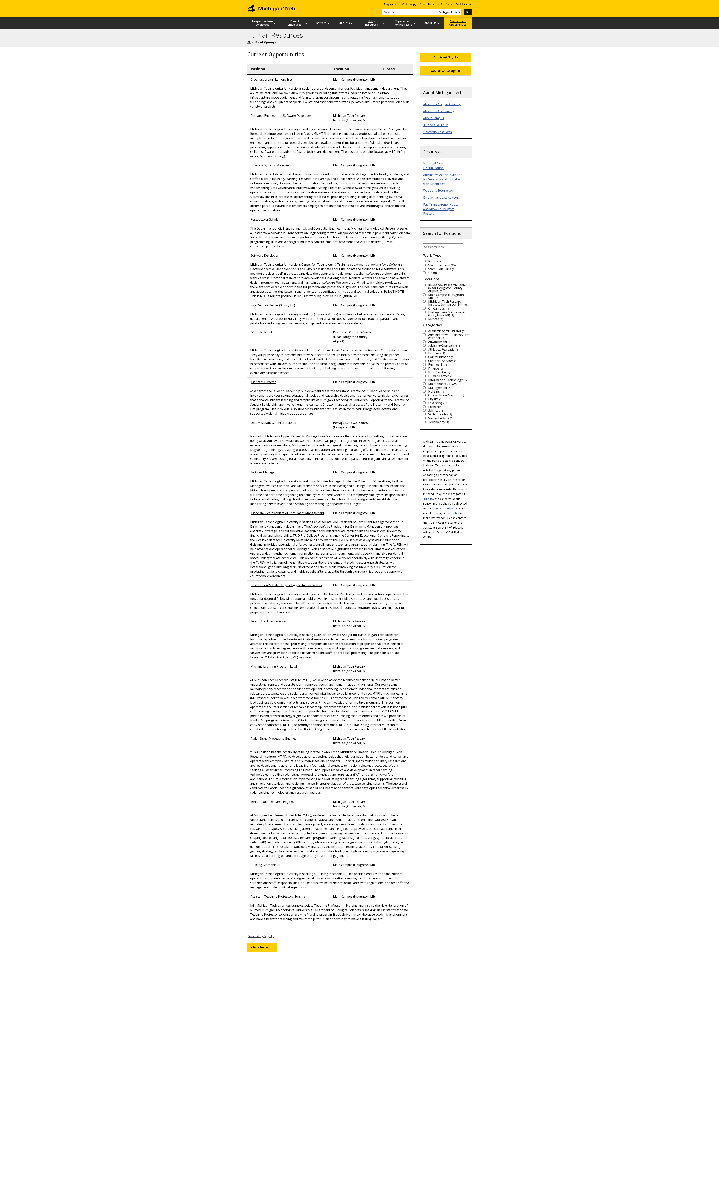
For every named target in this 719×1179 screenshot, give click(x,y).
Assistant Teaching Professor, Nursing (278, 896)
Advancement (439, 342)
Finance (435, 368)
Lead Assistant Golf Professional (273, 423)
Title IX (428, 499)
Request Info (391, 4)
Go (468, 12)
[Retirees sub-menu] (328, 23)
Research (436, 407)
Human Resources (275, 35)
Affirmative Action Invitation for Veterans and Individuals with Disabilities (443, 179)
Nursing (435, 391)
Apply (413, 4)
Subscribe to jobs (262, 947)
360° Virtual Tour (435, 125)
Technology (438, 422)
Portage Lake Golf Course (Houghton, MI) (446, 313)
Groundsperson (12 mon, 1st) (271, 79)
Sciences (435, 410)
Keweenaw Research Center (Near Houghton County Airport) (447, 288)
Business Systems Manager (270, 165)
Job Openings (268, 42)
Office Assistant (261, 332)
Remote (435, 319)
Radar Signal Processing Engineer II (276, 738)
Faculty (434, 261)
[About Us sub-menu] (438, 23)
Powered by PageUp (261, 936)
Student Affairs (440, 418)
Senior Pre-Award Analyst (268, 621)
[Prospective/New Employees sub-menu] (275, 23)
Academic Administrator (446, 331)
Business (436, 353)
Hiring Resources (371, 22)
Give (422, 4)
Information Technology (447, 380)
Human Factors (440, 376)
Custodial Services (442, 361)
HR (255, 42)
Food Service (438, 372)
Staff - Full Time (441, 265)
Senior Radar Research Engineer (273, 802)
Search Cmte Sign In (445, 71)
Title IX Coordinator (444, 508)
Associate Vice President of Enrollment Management (287, 513)
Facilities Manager (263, 472)
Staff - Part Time (441, 269)
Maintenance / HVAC (444, 384)
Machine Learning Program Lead (274, 666)
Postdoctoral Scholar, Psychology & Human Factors (286, 585)
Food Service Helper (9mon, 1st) (273, 305)
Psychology (437, 403)
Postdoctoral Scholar (265, 219)
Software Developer (265, 255)
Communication (440, 357)
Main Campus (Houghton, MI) (446, 296)
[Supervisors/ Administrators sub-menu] (414, 23)
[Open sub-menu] (451, 4)
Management (439, 388)
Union (435, 273)
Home (249, 42)
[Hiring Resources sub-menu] (383, 23)
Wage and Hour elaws (438, 190)
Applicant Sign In (446, 57)
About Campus (433, 118)
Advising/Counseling (444, 345)
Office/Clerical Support (445, 395)
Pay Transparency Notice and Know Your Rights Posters (441, 208)
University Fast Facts (437, 132)
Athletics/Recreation (444, 349)
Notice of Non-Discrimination (433, 165)
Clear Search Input (434, 12)
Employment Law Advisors (441, 197)
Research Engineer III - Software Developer (281, 116)
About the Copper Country (442, 104)
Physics (435, 399)
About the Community (438, 111)
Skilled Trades (439, 414)
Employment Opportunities (457, 22)
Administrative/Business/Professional (449, 336)
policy (455, 513)
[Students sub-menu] (352, 23)
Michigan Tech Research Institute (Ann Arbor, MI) (447, 303)
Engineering (438, 365)
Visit (404, 4)
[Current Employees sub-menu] (306, 23)
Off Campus (438, 308)
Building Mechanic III (265, 865)
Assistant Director (263, 382)
